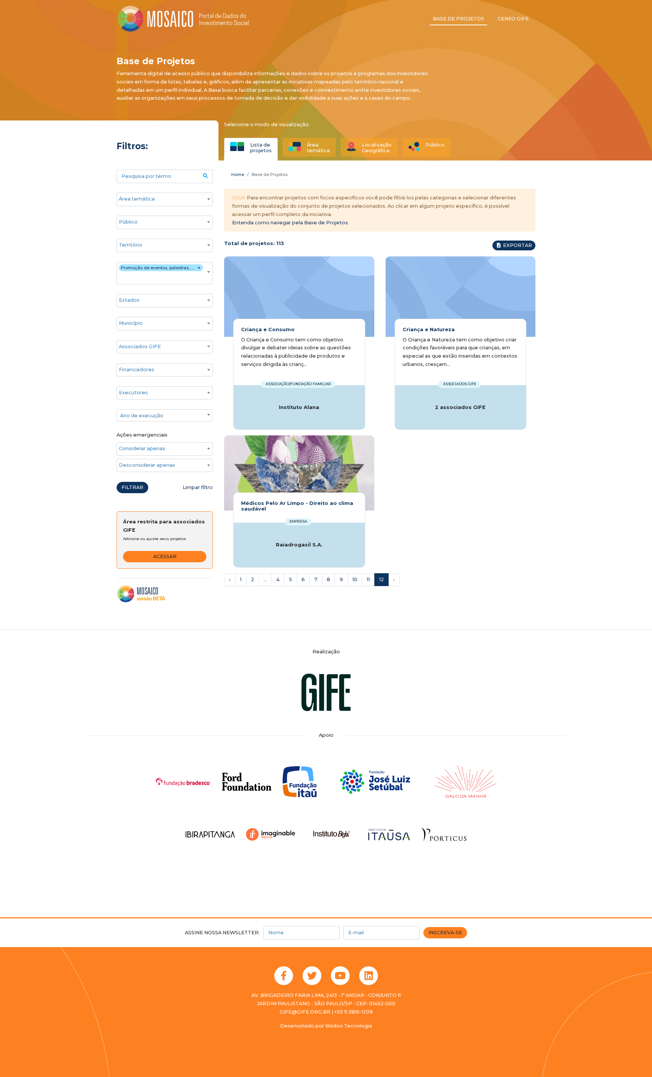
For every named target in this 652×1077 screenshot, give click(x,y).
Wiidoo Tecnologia (348, 1026)
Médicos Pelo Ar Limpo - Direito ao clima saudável (297, 506)
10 (354, 579)
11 (368, 579)
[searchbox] (161, 199)
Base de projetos (458, 19)
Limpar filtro (198, 487)
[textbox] (164, 416)
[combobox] (165, 199)
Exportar (517, 245)
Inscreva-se (445, 932)
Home (237, 174)
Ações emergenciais (142, 435)
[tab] (251, 147)
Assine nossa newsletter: (222, 932)
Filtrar (132, 487)
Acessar (165, 556)
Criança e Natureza (429, 329)
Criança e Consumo (268, 329)
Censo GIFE (513, 19)
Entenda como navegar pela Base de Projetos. (290, 222)
